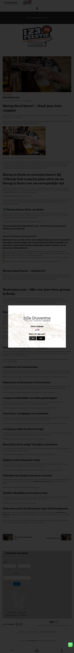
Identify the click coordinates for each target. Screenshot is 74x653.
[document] (37, 326)
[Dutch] (36, 329)
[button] (32, 338)
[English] (38, 329)
